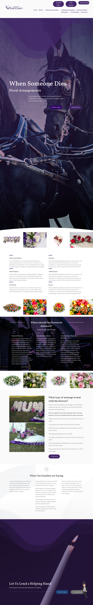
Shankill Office (58, 4)
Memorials (64, 12)
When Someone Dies (52, 10)
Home (35, 10)
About (41, 10)
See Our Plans (76, 107)
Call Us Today (56, 107)
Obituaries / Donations (68, 10)
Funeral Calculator (82, 10)
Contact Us (84, 12)
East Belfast (71, 4)
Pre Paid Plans (75, 12)
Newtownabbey (84, 3)
